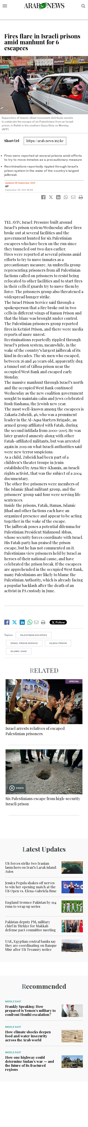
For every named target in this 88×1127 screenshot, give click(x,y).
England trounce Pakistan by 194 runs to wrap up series (30, 904)
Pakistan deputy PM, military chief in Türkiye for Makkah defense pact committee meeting (30, 926)
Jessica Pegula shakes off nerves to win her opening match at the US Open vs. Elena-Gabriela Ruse (30, 887)
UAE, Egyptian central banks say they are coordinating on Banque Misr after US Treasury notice (31, 945)
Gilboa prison (58, 643)
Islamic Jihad (18, 651)
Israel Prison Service (24, 643)
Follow (60, 622)
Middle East (13, 1001)
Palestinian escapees (33, 635)
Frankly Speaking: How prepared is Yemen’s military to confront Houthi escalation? (30, 1010)
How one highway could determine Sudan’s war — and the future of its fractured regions (29, 1063)
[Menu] (5, 6)
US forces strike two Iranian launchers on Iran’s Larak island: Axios (31, 867)
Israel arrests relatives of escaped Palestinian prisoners (35, 731)
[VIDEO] (44, 771)
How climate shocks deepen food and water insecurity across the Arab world (28, 1036)
